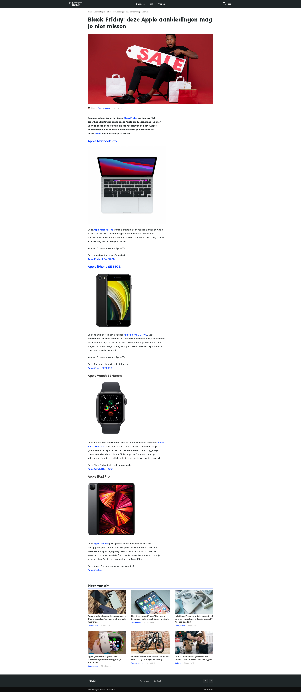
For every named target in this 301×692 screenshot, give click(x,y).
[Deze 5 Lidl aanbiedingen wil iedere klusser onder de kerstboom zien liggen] (194, 642)
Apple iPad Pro (101, 543)
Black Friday (130, 118)
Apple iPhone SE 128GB (100, 368)
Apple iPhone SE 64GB (135, 334)
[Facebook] (205, 681)
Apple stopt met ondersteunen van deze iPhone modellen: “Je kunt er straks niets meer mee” (107, 619)
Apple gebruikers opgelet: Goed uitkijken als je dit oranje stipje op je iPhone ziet (104, 660)
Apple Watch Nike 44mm (100, 469)
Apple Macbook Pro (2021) (101, 259)
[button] (224, 4)
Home (90, 12)
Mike (93, 108)
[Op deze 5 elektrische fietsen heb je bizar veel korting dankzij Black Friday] (150, 642)
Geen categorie (100, 12)
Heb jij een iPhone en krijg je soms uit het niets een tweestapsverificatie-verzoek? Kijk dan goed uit (194, 619)
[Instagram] (211, 681)
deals (98, 133)
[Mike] (89, 108)
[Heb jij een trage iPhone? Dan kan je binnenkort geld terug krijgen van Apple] (150, 602)
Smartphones (93, 626)
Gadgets (178, 663)
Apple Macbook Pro (102, 141)
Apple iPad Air (95, 570)
